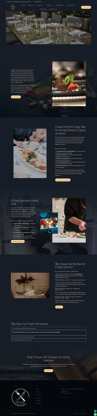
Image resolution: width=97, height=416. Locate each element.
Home (23, 5)
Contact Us (53, 9)
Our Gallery (71, 5)
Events (49, 5)
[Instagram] (65, 397)
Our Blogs (43, 9)
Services (39, 5)
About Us (31, 5)
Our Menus (59, 5)
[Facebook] (62, 397)
